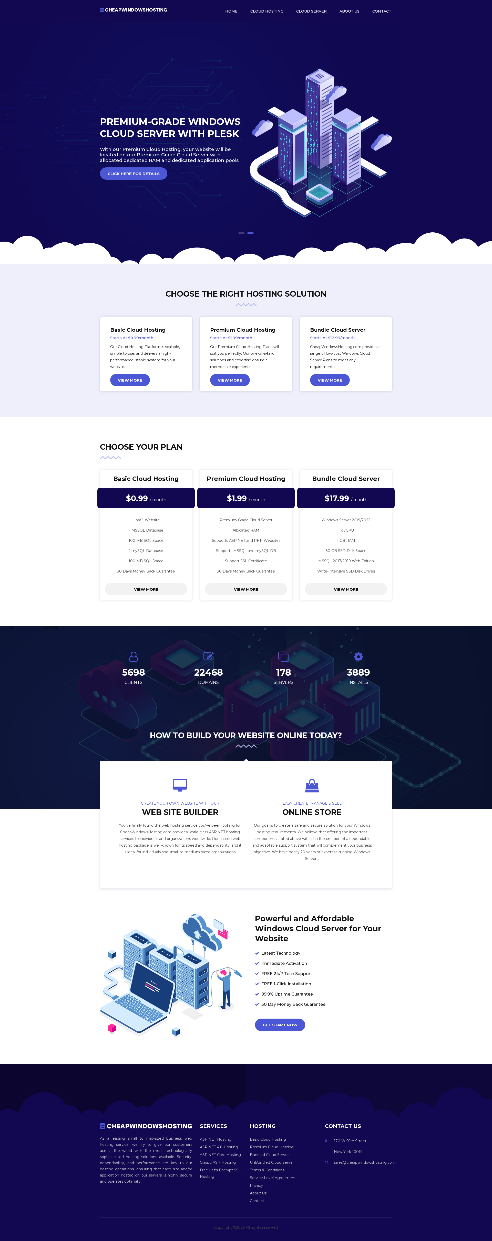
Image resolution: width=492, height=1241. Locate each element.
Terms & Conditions (267, 1170)
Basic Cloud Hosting (268, 1139)
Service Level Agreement (273, 1177)
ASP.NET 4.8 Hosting (219, 1147)
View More (130, 380)
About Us (350, 11)
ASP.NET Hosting (215, 1139)
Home (231, 11)
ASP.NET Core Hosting (220, 1154)
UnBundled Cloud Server (272, 1162)
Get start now (280, 1024)
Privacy (256, 1185)
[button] (241, 233)
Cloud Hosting (266, 11)
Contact (381, 11)
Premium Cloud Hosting (272, 1147)
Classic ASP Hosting (218, 1162)
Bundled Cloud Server (269, 1154)
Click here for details (134, 173)
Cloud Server (311, 11)
